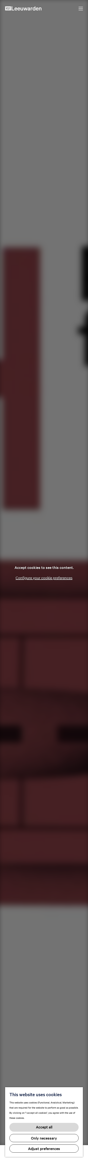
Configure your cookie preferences (44, 577)
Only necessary (44, 1137)
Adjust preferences (44, 1148)
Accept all (44, 1126)
